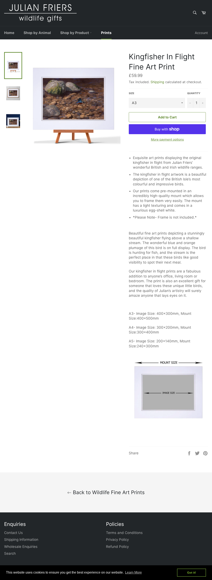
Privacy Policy (117, 539)
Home (9, 33)
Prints (106, 33)
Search (10, 553)
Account (201, 33)
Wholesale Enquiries (20, 547)
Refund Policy (117, 547)
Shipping (157, 82)
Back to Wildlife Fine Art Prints (108, 492)
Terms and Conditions (124, 533)
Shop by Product (75, 33)
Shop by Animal (37, 33)
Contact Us (13, 533)
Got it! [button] (191, 572)
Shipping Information (21, 539)
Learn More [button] (133, 572)
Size (131, 93)
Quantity (193, 93)
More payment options (167, 139)
